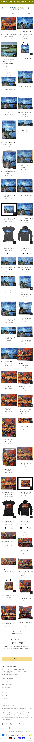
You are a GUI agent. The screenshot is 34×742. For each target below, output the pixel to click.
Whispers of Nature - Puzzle (8, 111)
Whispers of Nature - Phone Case (8, 338)
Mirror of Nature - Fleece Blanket (25, 410)
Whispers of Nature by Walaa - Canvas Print (25, 219)
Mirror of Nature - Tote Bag (8, 596)
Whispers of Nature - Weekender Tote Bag (8, 90)
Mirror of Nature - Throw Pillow (25, 623)
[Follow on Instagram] (11, 724)
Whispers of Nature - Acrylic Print (8, 196)
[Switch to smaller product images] (31, 13)
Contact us (4, 695)
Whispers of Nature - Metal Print (25, 196)
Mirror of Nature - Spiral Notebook (8, 440)
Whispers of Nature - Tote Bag (25, 59)
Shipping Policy (5, 693)
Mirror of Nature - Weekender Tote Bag (25, 551)
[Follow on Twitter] (7, 724)
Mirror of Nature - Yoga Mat (25, 427)
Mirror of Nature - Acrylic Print (25, 364)
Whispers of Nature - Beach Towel (25, 268)
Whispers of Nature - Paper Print (8, 362)
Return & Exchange (6, 687)
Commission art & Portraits (8, 690)
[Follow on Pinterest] (15, 724)
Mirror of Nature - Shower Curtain (25, 597)
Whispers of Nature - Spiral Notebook (8, 143)
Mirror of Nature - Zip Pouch (25, 572)
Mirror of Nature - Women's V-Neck (8, 522)
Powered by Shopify (24, 731)
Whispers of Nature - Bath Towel (8, 268)
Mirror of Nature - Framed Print (25, 493)
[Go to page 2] (20, 631)
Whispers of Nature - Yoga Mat (25, 129)
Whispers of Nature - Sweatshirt (25, 247)
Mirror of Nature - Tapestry (25, 387)
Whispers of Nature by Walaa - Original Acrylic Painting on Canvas (25, 34)
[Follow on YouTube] (19, 724)
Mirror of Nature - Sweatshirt (25, 522)
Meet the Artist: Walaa (7, 682)
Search (3, 701)
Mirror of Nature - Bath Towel (8, 542)
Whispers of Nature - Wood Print (25, 166)
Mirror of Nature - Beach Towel (8, 568)
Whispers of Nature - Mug (8, 172)
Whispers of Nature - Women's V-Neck (8, 247)
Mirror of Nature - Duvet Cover (8, 624)
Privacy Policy (5, 698)
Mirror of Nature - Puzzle (8, 385)
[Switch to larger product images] (29, 13)
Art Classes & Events (7, 684)
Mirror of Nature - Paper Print (8, 409)
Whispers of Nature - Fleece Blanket (25, 87)
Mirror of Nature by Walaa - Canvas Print (8, 33)
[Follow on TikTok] (24, 724)
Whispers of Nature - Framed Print (8, 219)
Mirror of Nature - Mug (8, 470)
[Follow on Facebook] (2, 724)
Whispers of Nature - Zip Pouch (8, 289)
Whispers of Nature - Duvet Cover (8, 320)
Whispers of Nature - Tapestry (25, 113)
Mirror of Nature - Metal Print (8, 493)
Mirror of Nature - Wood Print (25, 464)
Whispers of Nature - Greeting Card (25, 341)
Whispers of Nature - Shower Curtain (25, 293)
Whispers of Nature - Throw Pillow (25, 319)
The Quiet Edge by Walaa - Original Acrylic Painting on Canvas (9, 62)
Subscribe (17, 659)
